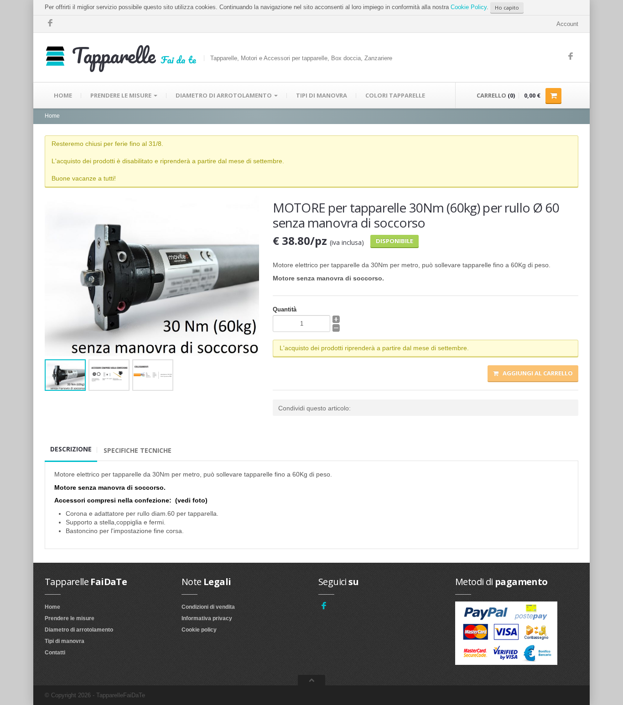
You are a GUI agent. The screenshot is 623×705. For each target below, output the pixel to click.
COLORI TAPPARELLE (395, 95)
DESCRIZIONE (71, 449)
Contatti (55, 652)
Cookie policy (199, 630)
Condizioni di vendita (208, 607)
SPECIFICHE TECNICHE (137, 450)
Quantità (284, 309)
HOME (63, 95)
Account (567, 24)
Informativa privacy (207, 618)
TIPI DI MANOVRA (321, 95)
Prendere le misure (69, 618)
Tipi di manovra (64, 641)
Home (52, 116)
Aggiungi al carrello (535, 373)
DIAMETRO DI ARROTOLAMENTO (224, 95)
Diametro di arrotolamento (79, 630)
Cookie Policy (469, 7)
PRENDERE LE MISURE (121, 95)
